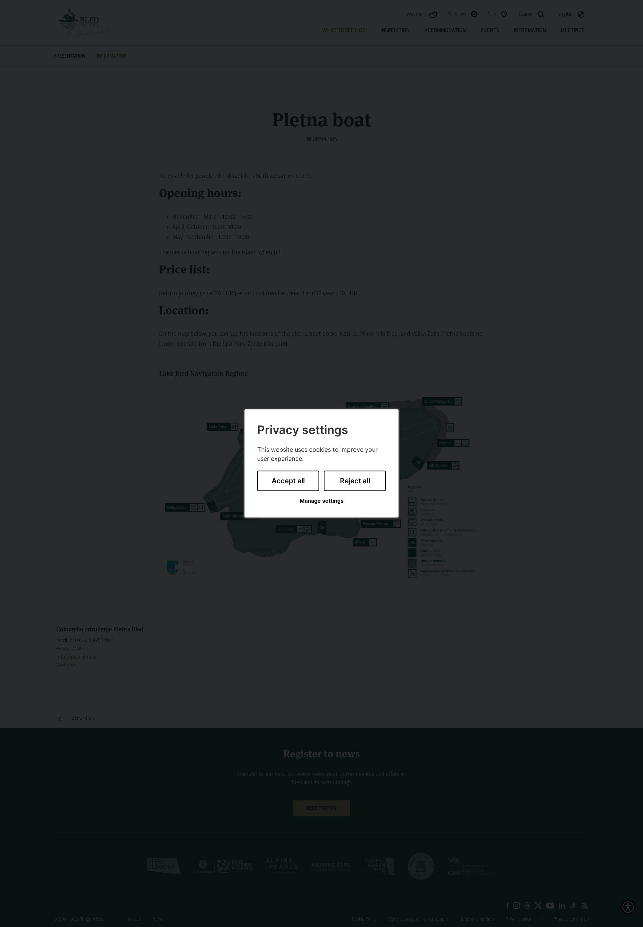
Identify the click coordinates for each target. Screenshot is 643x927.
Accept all (288, 481)
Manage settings (322, 501)
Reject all (355, 481)
